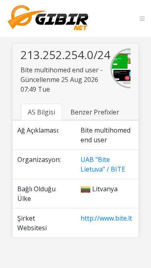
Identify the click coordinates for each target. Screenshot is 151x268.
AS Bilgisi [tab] (41, 112)
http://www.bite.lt (106, 218)
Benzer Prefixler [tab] (94, 112)
